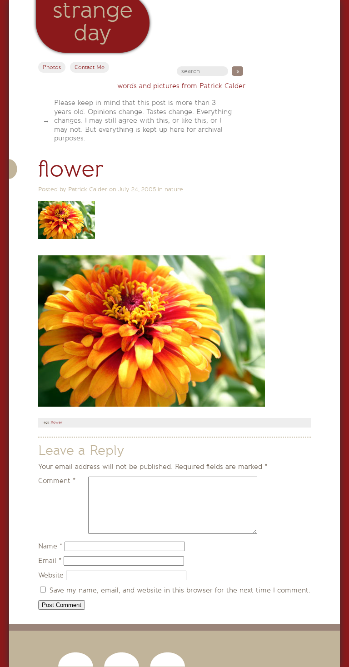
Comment (56, 481)
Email (49, 561)
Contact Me (90, 67)
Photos (52, 67)
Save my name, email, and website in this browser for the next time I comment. (180, 590)
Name (50, 546)
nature (174, 189)
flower (56, 422)
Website (51, 575)
